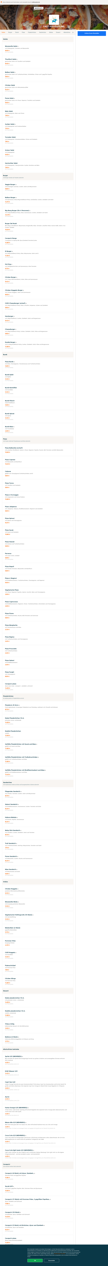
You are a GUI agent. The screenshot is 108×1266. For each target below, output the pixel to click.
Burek (17, 32)
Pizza (23, 32)
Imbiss (51, 32)
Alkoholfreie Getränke (70, 32)
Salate (3, 32)
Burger (10, 32)
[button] (73, 32)
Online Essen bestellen (92, 33)
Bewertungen (50, 8)
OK (35, 1260)
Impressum (72, 8)
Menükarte (39, 8)
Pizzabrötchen (32, 32)
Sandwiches (42, 32)
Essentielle (51, 1260)
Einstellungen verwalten (59, 1253)
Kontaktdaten (61, 8)
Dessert (58, 32)
